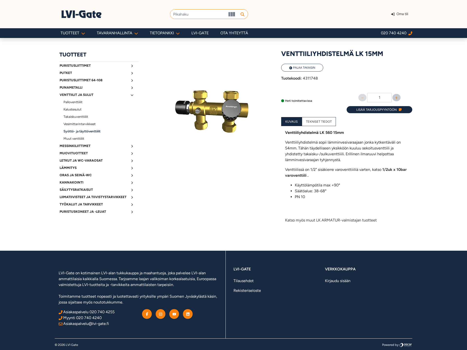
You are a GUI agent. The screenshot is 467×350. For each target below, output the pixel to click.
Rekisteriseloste (247, 290)
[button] (242, 14)
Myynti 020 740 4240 (82, 317)
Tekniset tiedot (319, 121)
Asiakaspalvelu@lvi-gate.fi (86, 323)
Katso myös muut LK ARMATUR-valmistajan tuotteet (331, 220)
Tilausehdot (244, 280)
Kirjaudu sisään (337, 280)
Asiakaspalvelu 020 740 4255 (89, 312)
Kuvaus (291, 121)
